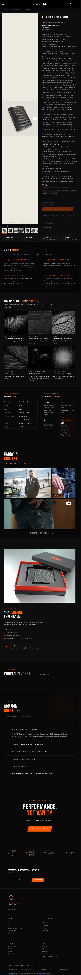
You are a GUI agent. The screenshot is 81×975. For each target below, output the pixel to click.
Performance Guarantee (49, 956)
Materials (11, 943)
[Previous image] (5, 118)
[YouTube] (16, 913)
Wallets (10, 925)
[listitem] (4, 230)
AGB (36, 969)
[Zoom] (35, 15)
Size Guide (11, 954)
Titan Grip (45, 930)
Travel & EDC (12, 930)
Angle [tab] (11, 225)
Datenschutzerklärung (26, 969)
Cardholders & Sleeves (15, 928)
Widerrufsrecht (13, 969)
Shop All (10, 923)
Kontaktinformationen (64, 969)
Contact (44, 946)
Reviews (44, 954)
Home (6, 9)
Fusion (44, 928)
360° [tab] (36, 225)
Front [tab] (3, 225)
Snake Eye (45, 925)
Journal (10, 951)
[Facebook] (13, 913)
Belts (9, 933)
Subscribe (38, 879)
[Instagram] (9, 913)
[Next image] (35, 118)
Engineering (12, 946)
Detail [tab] (29, 225)
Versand (43, 969)
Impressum (52, 969)
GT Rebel (45, 923)
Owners (44, 951)
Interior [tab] (20, 225)
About (44, 943)
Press (43, 948)
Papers (10, 948)
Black (46, 198)
